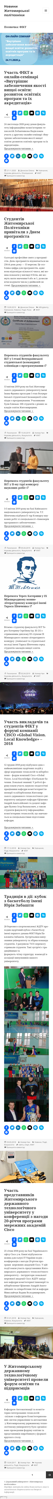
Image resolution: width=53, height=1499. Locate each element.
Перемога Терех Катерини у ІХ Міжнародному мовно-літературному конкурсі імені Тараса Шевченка (25, 601)
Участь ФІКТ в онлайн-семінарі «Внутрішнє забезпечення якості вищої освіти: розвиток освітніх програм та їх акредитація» (25, 87)
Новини (17, 310)
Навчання (43, 170)
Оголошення (27, 173)
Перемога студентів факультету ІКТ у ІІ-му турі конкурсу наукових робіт (26, 484)
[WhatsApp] (26, 113)
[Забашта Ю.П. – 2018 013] (26, 1044)
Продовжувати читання (19, 148)
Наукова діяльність (12, 173)
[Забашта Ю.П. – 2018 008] (26, 1022)
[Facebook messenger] (14, 117)
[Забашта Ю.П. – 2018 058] (26, 1088)
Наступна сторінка (49, 1474)
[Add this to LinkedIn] (18, 156)
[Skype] (43, 113)
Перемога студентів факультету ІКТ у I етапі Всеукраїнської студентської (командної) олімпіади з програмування (26, 360)
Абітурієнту (43, 307)
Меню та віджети (46, 13)
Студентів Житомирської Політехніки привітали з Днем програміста (22, 227)
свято (21, 1144)
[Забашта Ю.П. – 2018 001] (26, 977)
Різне (29, 310)
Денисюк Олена (27, 170)
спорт (26, 1144)
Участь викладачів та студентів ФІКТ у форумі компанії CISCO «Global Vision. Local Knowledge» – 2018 (26, 732)
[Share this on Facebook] (14, 113)
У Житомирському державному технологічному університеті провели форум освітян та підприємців (26, 1377)
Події (24, 310)
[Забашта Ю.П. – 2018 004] (26, 1000)
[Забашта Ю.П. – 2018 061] (26, 1111)
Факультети (27, 435)
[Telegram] (37, 113)
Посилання (12, 433)
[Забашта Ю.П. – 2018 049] (26, 1066)
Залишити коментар (16, 176)
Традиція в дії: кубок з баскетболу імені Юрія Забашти (25, 901)
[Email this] (31, 113)
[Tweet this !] (20, 113)
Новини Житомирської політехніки (16, 10)
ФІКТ (39, 173)
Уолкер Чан (39, 433)
